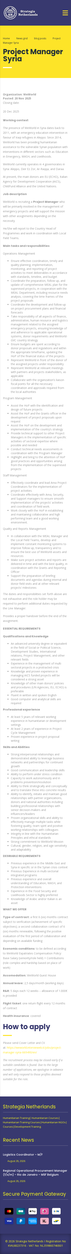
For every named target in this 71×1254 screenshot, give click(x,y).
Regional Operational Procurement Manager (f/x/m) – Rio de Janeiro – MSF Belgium (35, 1173)
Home (6, 38)
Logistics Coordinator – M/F (23, 1155)
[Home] (21, 12)
